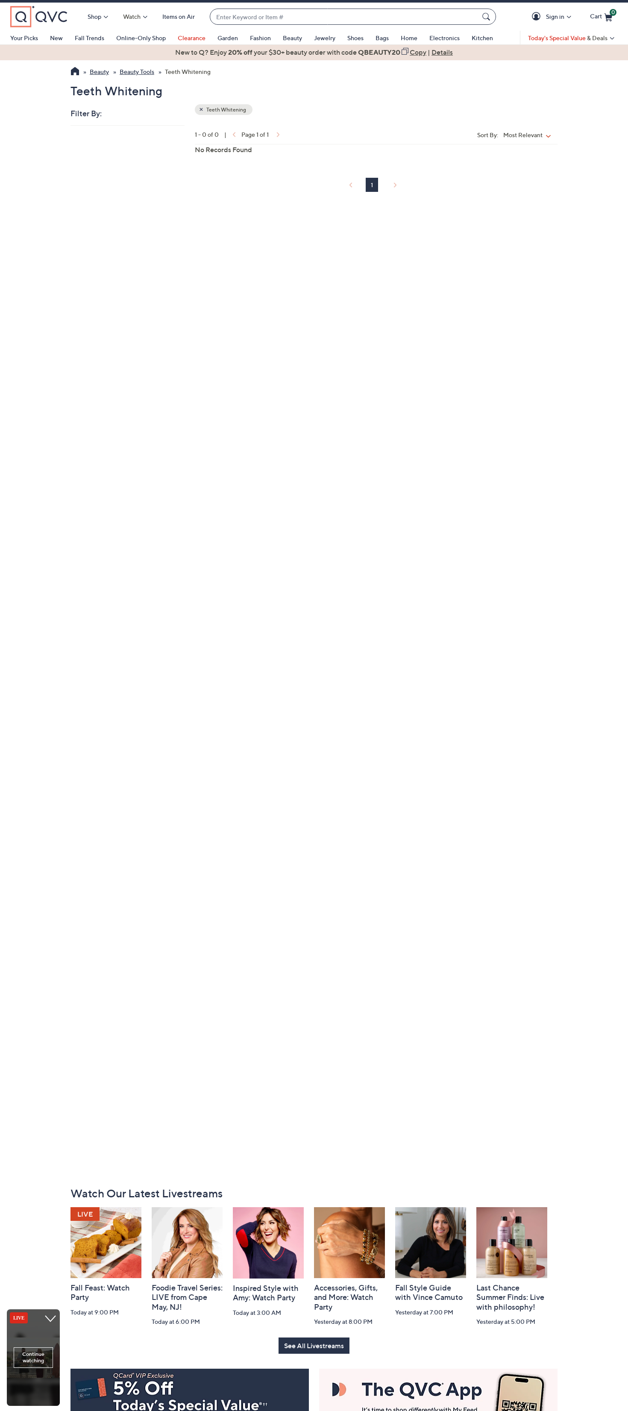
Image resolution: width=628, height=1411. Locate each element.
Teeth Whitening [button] (225, 109)
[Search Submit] (487, 16)
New (56, 37)
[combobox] (344, 17)
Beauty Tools (137, 71)
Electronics (444, 37)
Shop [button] (94, 16)
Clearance (191, 37)
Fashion (260, 37)
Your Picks (24, 37)
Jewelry (324, 37)
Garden (227, 37)
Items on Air (178, 16)
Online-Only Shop (141, 37)
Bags (382, 37)
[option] (314, 52)
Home (409, 37)
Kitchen (482, 37)
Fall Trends (89, 37)
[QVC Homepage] (75, 72)
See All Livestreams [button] (314, 1345)
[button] (537, 17)
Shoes (355, 37)
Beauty (292, 37)
